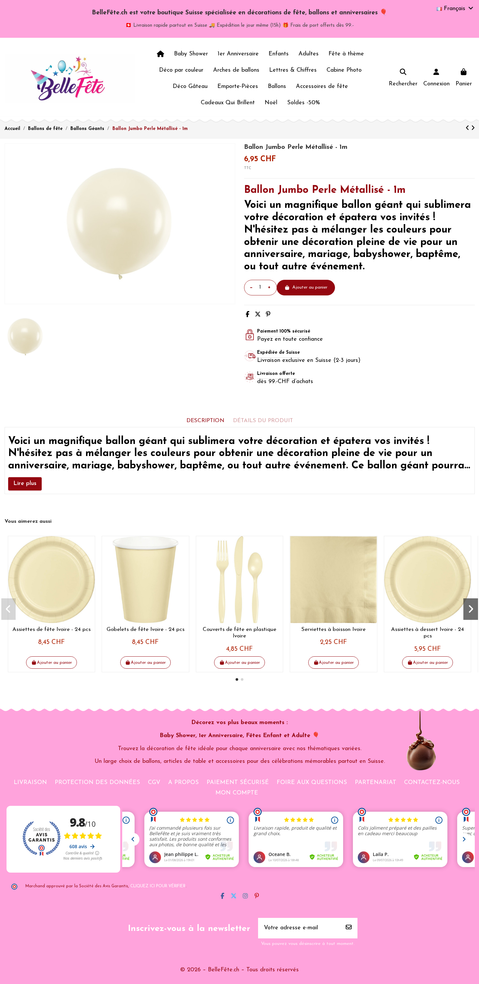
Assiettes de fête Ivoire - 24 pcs (51, 629)
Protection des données (97, 783)
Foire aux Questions (312, 783)
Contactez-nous (432, 783)
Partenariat (375, 783)
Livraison (30, 783)
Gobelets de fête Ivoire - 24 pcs (145, 629)
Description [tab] (205, 420)
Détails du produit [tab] (263, 420)
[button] (237, 679)
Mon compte (236, 793)
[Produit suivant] (473, 129)
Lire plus (24, 484)
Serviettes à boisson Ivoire (333, 629)
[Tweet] (258, 315)
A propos (183, 783)
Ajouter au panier (309, 287)
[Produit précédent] (468, 129)
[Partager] (247, 315)
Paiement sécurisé (238, 783)
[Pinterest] (268, 315)
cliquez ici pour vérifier (157, 886)
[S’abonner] (348, 928)
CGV (154, 783)
